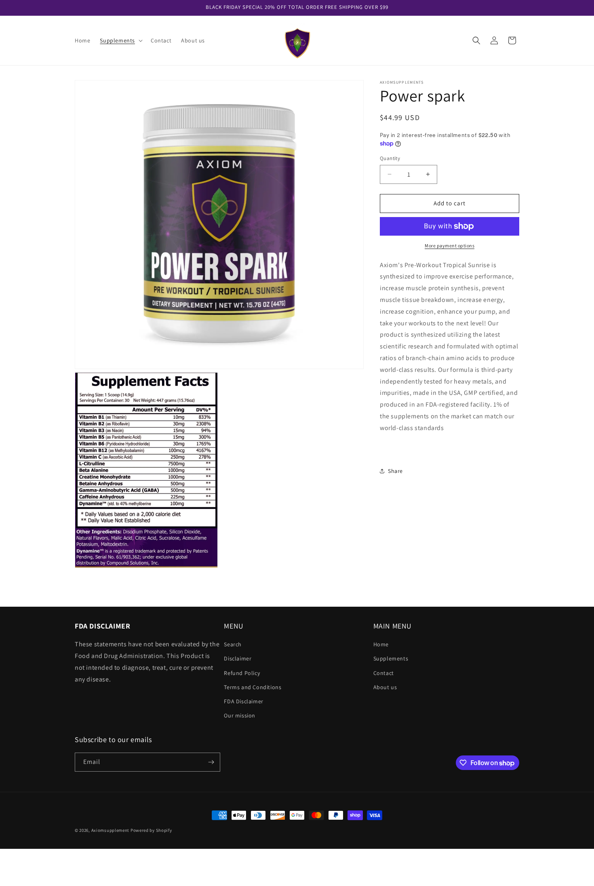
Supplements (391, 658)
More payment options (449, 246)
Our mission (239, 715)
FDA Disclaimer (243, 701)
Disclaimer (237, 658)
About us (385, 687)
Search (233, 644)
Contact (383, 673)
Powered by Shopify (151, 830)
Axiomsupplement (110, 830)
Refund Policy (242, 673)
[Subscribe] (211, 762)
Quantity (390, 158)
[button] (120, 40)
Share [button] (395, 471)
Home (381, 644)
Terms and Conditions (252, 687)
